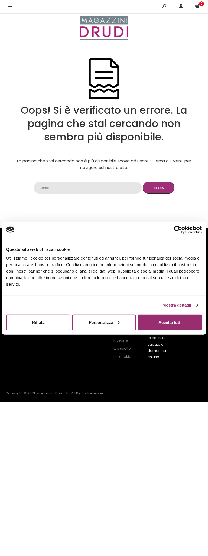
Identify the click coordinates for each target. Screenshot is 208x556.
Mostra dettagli (176, 305)
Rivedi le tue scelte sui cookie (122, 348)
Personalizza (101, 322)
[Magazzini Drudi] (104, 29)
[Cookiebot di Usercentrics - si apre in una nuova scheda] (178, 230)
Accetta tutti (169, 322)
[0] (197, 7)
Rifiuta (38, 322)
